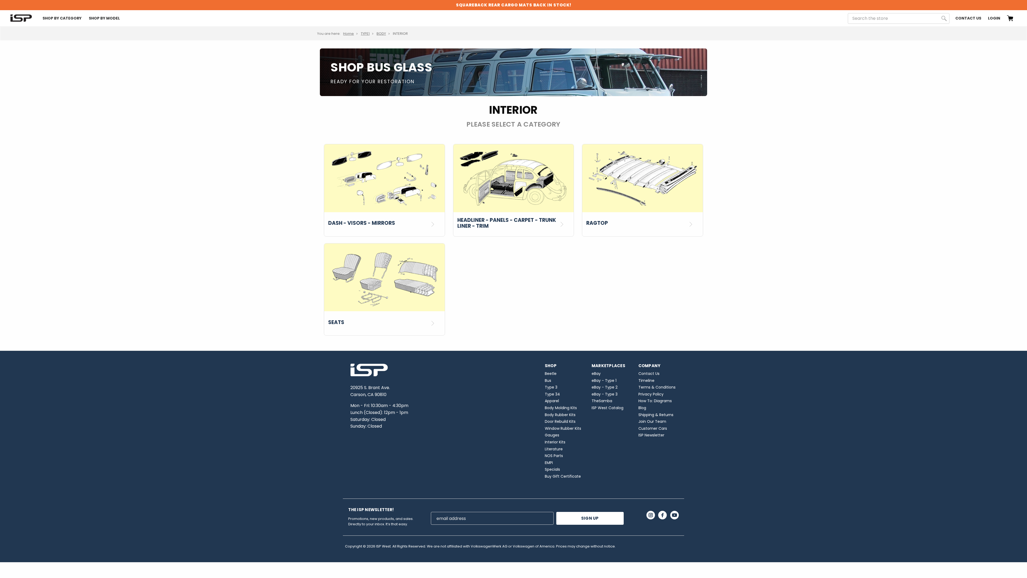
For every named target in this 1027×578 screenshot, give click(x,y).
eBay (596, 373)
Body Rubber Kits (560, 414)
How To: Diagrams (655, 401)
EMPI (549, 462)
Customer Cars (652, 428)
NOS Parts (554, 455)
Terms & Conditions (657, 387)
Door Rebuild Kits (560, 421)
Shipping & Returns (655, 414)
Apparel (552, 401)
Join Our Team (652, 421)
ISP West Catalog (607, 407)
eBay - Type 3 (605, 394)
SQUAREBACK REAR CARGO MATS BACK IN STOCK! (513, 5)
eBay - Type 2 (605, 387)
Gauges (552, 435)
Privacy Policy (651, 394)
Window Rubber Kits (563, 428)
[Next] (434, 224)
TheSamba (602, 401)
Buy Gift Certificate (563, 476)
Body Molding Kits (561, 407)
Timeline (646, 380)
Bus (548, 380)
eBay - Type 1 (604, 380)
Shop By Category (62, 18)
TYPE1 (365, 33)
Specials (552, 469)
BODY (381, 33)
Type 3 (551, 387)
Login (994, 18)
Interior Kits (555, 442)
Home (348, 33)
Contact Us (968, 18)
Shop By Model (104, 18)
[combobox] (898, 18)
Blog (642, 407)
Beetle (551, 373)
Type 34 (552, 394)
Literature (554, 449)
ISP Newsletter (651, 435)
